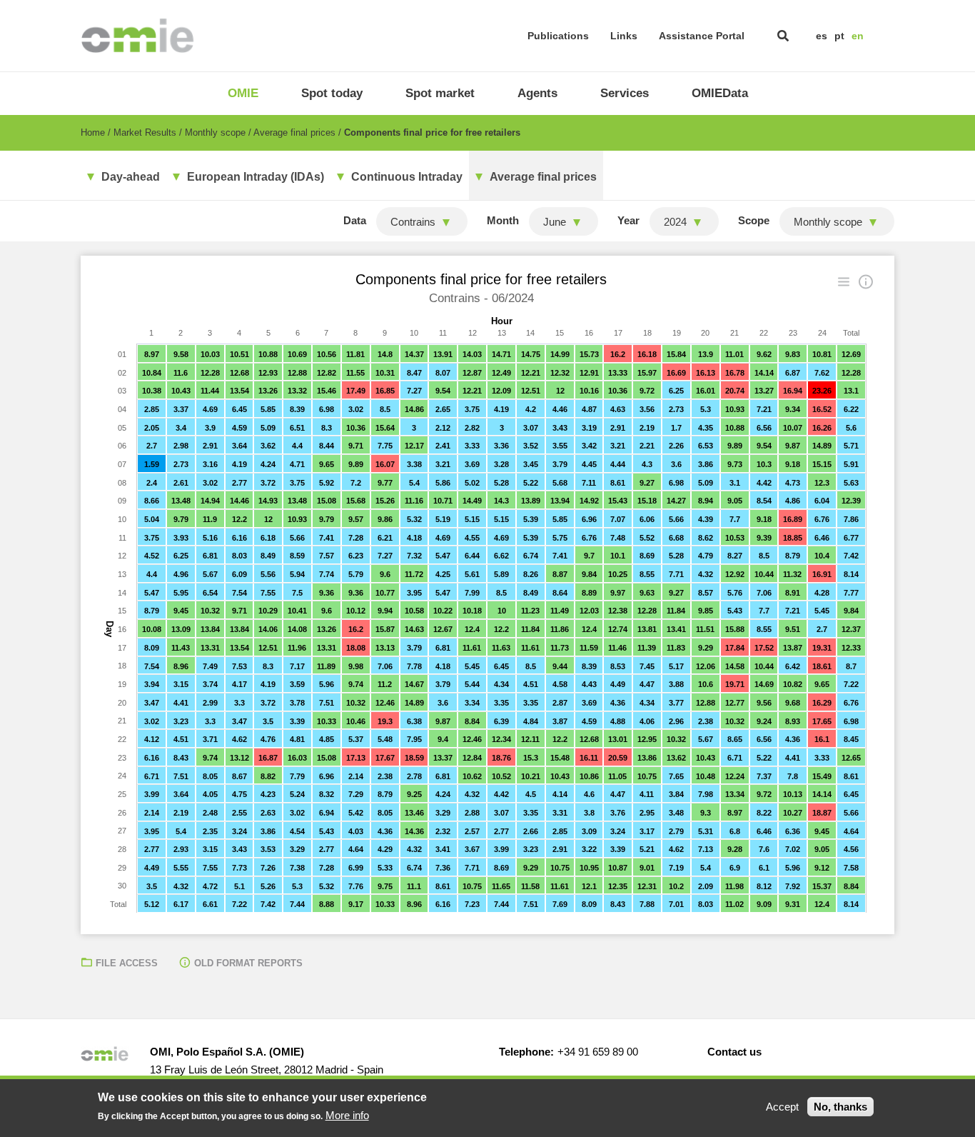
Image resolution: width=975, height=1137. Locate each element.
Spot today (332, 93)
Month (503, 220)
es (821, 35)
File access (127, 963)
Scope (753, 220)
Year (628, 220)
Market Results (144, 132)
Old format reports (248, 963)
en (858, 35)
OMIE (243, 93)
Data (354, 220)
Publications (558, 35)
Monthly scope (215, 132)
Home (93, 132)
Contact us (734, 1052)
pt (839, 35)
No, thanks (840, 1107)
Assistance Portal (701, 35)
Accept (782, 1107)
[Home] (137, 36)
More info (347, 1115)
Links (623, 35)
